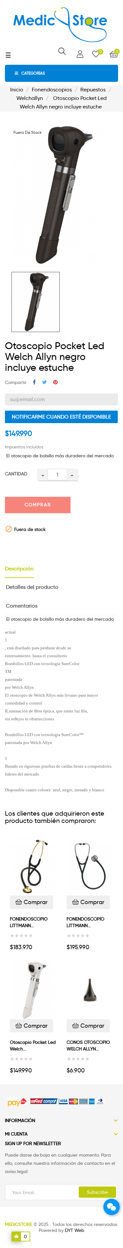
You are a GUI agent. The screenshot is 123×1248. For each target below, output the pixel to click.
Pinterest (55, 382)
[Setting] (80, 54)
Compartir (34, 382)
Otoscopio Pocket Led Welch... (33, 1045)
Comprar (38, 505)
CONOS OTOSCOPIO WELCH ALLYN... (88, 1045)
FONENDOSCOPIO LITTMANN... (29, 922)
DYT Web (74, 1230)
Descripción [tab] (19, 568)
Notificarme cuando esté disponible (61, 417)
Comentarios (21, 606)
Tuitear (44, 382)
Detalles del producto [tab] (32, 587)
